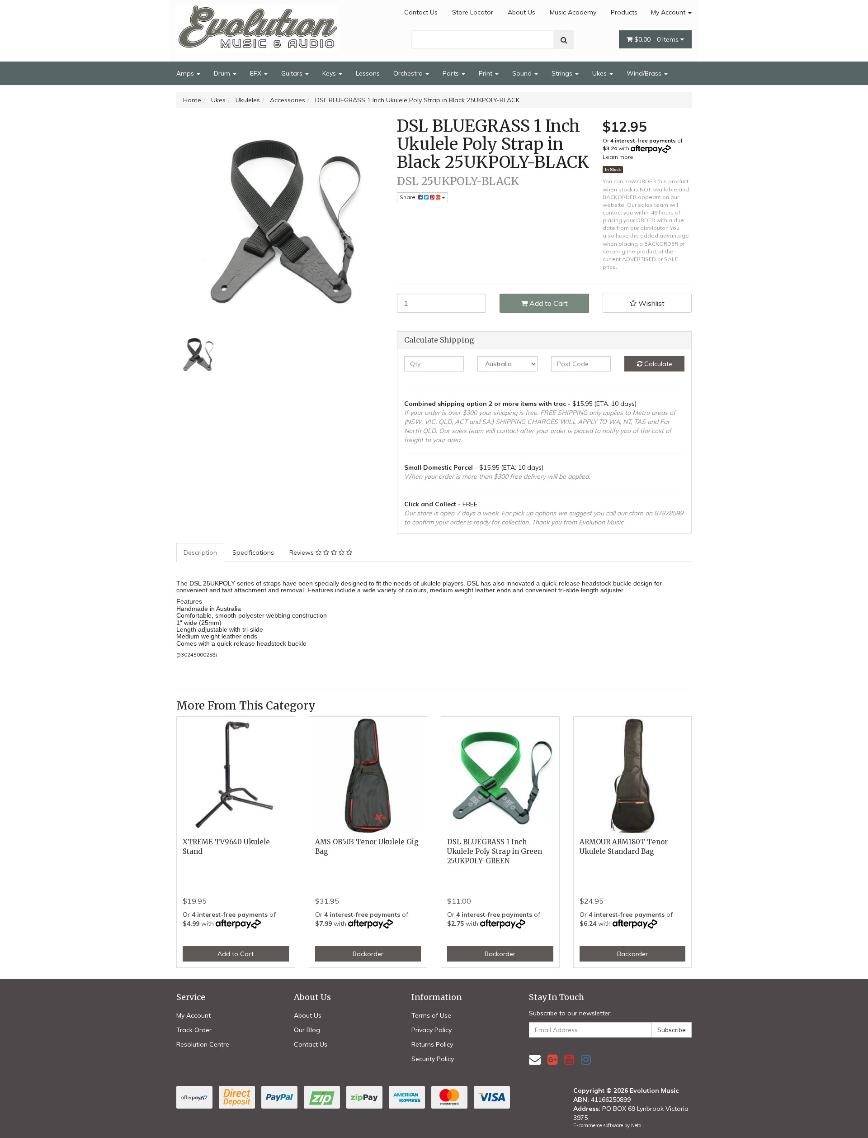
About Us (521, 12)
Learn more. (619, 156)
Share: (409, 197)
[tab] (200, 552)
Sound (522, 73)
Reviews (302, 552)
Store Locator (472, 12)
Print (486, 73)
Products (624, 12)
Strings (563, 73)
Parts (452, 73)
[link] (552, 1059)
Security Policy (432, 1059)
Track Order (194, 1030)
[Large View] (197, 354)
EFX (256, 73)
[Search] (564, 39)
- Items (657, 39)
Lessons (368, 73)
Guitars (292, 73)
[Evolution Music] (257, 26)
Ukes (600, 73)
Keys (330, 73)
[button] (647, 303)
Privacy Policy (431, 1030)
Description (200, 552)
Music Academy (573, 12)
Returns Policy (432, 1044)
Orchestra (409, 73)
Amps (186, 73)
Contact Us (421, 12)
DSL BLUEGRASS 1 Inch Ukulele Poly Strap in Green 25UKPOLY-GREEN (494, 851)
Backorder (368, 954)
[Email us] (535, 1059)
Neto (636, 1125)
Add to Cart (548, 303)
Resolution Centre (202, 1044)
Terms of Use (431, 1015)
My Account (669, 12)
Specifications (253, 552)
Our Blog (307, 1030)
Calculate (657, 364)
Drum (223, 73)
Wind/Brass (645, 73)
